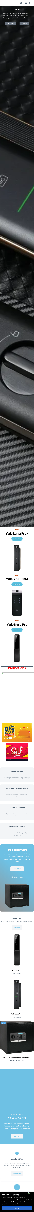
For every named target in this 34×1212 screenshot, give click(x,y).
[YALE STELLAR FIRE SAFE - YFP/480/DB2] (17, 1037)
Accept (17, 1208)
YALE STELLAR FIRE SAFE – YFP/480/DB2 (17, 1058)
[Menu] (29, 3)
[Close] (30, 1193)
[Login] (21, 3)
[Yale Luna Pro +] (17, 994)
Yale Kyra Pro (17, 970)
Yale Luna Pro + (17, 1014)
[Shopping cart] (26, 3)
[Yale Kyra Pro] (17, 950)
